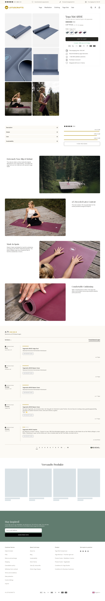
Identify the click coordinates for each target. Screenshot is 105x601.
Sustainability (33, 558)
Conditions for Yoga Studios (62, 565)
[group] (13, 332)
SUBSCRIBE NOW (23, 535)
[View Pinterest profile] (85, 551)
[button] (37, 447)
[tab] (94, 340)
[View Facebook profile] (80, 551)
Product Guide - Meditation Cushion (64, 558)
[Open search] (91, 7)
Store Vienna (33, 562)
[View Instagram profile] (83, 551)
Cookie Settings (9, 580)
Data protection (9, 576)
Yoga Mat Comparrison (61, 551)
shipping (81, 25)
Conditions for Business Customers (64, 569)
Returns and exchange (11, 558)
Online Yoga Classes (35, 569)
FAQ (6, 554)
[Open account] (95, 7)
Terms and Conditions (11, 573)
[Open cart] (99, 7)
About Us (32, 551)
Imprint (7, 583)
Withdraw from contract (11, 569)
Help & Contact (9, 551)
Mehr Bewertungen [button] (28, 353)
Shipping (7, 562)
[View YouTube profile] (88, 551)
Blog (31, 554)
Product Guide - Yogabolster (62, 562)
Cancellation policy (10, 565)
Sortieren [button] (7, 340)
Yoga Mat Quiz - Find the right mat (64, 554)
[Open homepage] (14, 7)
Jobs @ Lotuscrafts (35, 565)
